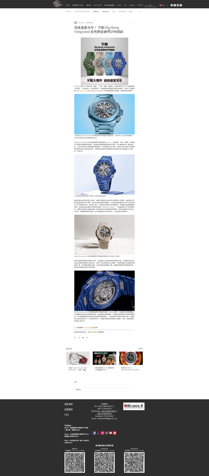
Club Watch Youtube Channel (82, 11)
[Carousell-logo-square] (114, 433)
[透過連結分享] (87, 337)
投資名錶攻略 (105, 11)
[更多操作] (134, 23)
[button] (141, 11)
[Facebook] (172, 5)
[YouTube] (110, 433)
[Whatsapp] (175, 5)
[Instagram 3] (106, 433)
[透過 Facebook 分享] (75, 337)
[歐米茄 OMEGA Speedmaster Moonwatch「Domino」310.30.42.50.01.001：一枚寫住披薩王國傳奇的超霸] (131, 358)
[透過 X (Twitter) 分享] (79, 337)
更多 (130, 11)
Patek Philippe (122, 11)
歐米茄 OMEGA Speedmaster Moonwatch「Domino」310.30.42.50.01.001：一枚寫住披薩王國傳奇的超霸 (130, 369)
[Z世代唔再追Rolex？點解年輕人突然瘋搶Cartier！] (104, 358)
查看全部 (140, 348)
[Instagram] (181, 5)
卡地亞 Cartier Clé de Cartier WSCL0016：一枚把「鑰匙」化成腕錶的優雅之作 (78, 369)
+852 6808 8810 (108, 411)
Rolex (113, 11)
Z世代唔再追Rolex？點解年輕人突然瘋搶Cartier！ (104, 369)
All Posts (68, 11)
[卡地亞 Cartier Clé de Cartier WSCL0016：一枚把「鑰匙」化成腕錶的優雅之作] (78, 358)
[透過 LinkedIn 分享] (83, 337)
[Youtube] (178, 5)
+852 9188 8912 (104, 413)
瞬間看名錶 (96, 11)
